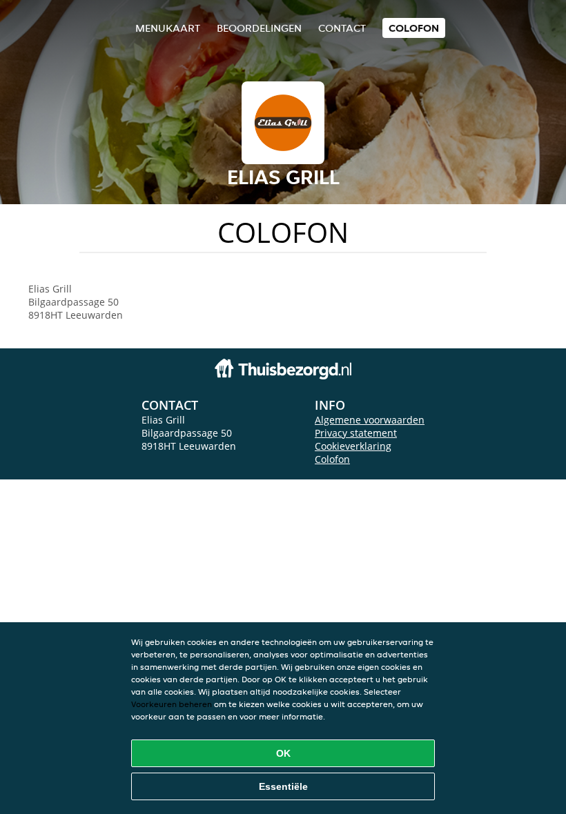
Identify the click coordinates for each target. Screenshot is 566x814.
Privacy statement (356, 432)
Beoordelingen (259, 28)
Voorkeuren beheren (171, 704)
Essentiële (283, 786)
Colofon (332, 459)
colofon (414, 28)
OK (283, 753)
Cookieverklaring (353, 446)
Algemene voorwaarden (369, 419)
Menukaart (167, 28)
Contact (342, 28)
